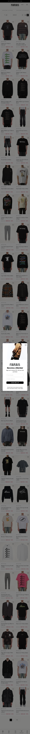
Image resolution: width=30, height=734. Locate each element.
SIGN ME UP (15, 382)
